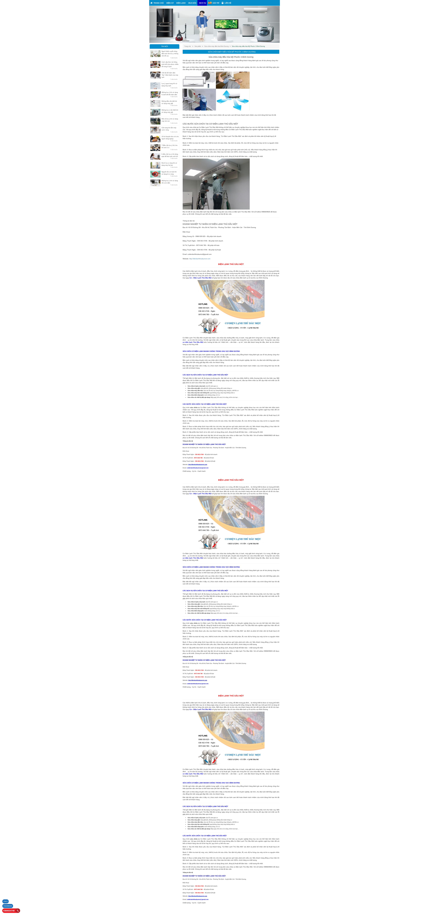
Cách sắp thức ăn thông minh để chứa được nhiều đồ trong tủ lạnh (170, 64)
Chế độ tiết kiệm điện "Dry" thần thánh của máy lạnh (170, 75)
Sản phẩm (198, 46)
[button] (159, 24)
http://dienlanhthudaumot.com (199, 259)
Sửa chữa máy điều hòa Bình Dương (216, 46)
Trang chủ (187, 46)
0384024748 (9, 911)
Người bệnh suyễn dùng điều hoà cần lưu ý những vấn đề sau (170, 54)
